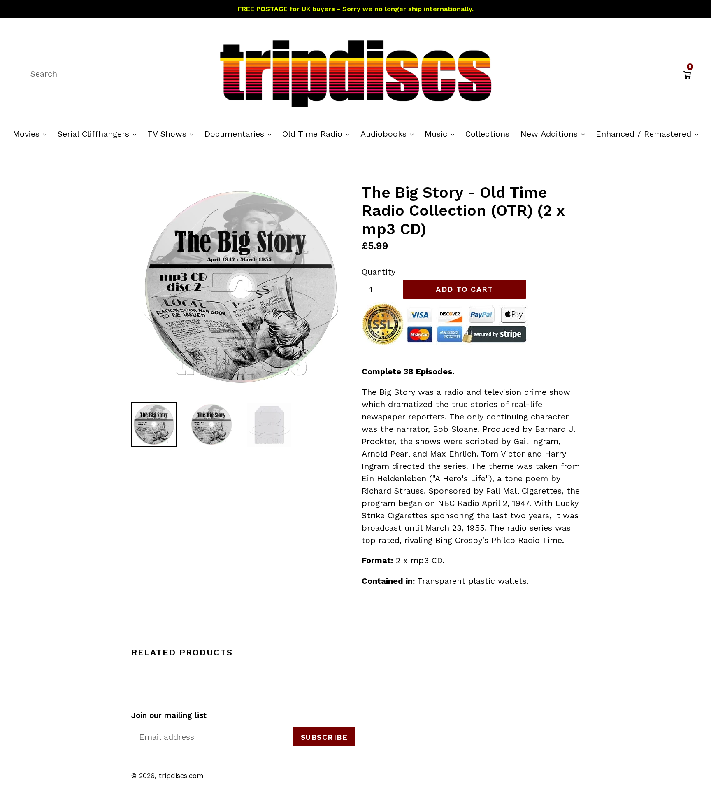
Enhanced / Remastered (649, 133)
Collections (487, 134)
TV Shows (172, 133)
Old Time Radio (317, 133)
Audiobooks (389, 133)
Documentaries (239, 133)
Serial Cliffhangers (99, 133)
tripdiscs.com (181, 775)
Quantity (378, 272)
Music (441, 133)
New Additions (554, 133)
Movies (32, 133)
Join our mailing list (169, 715)
